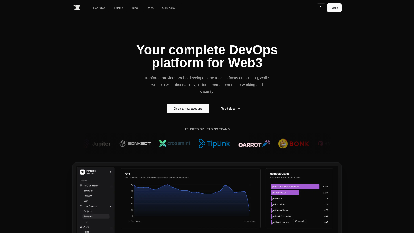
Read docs (228, 108)
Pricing (118, 7)
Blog (135, 7)
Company (168, 7)
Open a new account (188, 108)
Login (334, 7)
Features (99, 7)
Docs (150, 7)
